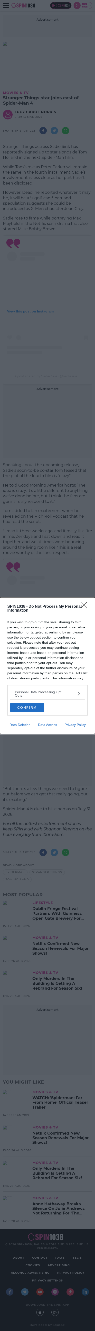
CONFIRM (27, 707)
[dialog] (47, 665)
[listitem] (47, 693)
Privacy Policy (75, 725)
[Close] (85, 606)
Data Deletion (20, 725)
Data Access (47, 725)
